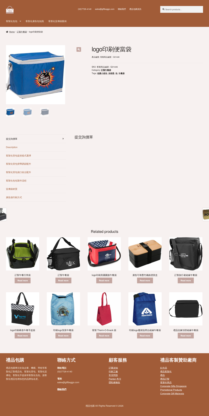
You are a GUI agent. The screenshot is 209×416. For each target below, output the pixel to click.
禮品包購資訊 (135, 9)
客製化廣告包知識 (35, 21)
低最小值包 (102, 73)
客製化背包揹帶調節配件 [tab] (18, 163)
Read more (22, 280)
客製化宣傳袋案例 (57, 21)
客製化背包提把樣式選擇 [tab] (18, 155)
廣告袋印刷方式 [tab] (14, 197)
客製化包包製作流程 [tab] (16, 180)
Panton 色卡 (115, 378)
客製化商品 (166, 382)
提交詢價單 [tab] (11, 138)
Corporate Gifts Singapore (173, 386)
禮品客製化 (166, 371)
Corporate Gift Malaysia (172, 393)
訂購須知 (113, 367)
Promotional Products (171, 389)
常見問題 (113, 375)
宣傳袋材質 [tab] (11, 189)
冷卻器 (111, 73)
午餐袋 (122, 73)
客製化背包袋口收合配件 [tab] (18, 172)
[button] (78, 49)
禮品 (162, 375)
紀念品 (163, 367)
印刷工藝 (113, 371)
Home (12, 31)
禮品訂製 (164, 378)
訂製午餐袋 (22, 31)
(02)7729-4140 (84, 9)
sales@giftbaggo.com (104, 9)
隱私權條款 (114, 382)
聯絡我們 (122, 9)
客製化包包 (11, 21)
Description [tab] (11, 147)
